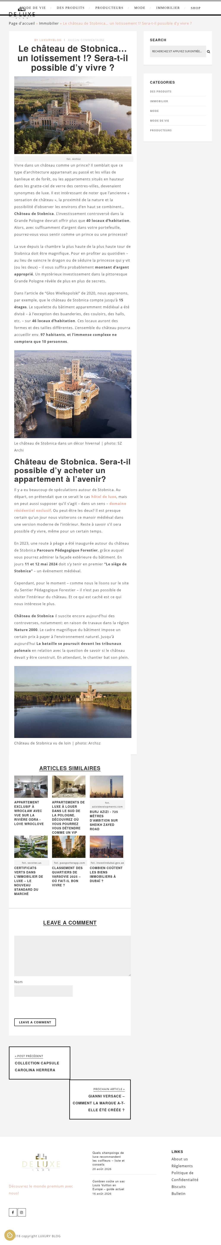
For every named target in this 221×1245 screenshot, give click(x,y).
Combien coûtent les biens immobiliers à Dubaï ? (106, 874)
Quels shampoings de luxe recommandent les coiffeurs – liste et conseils (109, 1158)
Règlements (182, 1166)
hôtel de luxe (103, 496)
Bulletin (179, 1193)
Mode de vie (159, 120)
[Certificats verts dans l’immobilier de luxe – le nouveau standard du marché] (31, 848)
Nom (18, 981)
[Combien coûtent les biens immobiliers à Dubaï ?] (106, 848)
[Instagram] (22, 1212)
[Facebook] (13, 1212)
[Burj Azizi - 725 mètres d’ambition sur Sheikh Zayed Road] (106, 788)
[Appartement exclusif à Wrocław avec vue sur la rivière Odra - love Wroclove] (31, 796)
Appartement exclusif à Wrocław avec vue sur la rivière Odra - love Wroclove (29, 813)
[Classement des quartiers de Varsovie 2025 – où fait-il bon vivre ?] (68, 848)
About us (180, 1159)
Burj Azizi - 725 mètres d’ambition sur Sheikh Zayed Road (104, 820)
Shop (196, 8)
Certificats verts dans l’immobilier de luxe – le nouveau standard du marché (28, 881)
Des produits (71, 8)
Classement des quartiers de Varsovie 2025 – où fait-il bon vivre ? (67, 876)
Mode (139, 8)
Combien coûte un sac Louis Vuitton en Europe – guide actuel (109, 1185)
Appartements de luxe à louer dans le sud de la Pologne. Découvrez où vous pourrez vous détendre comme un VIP (68, 817)
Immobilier (168, 8)
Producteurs (109, 8)
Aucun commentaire (86, 40)
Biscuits (179, 1186)
